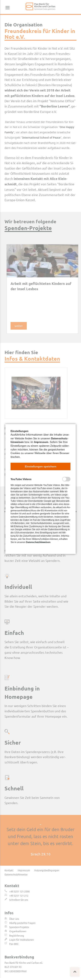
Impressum (41, 441)
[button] (40, 466)
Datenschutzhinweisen (38, 542)
